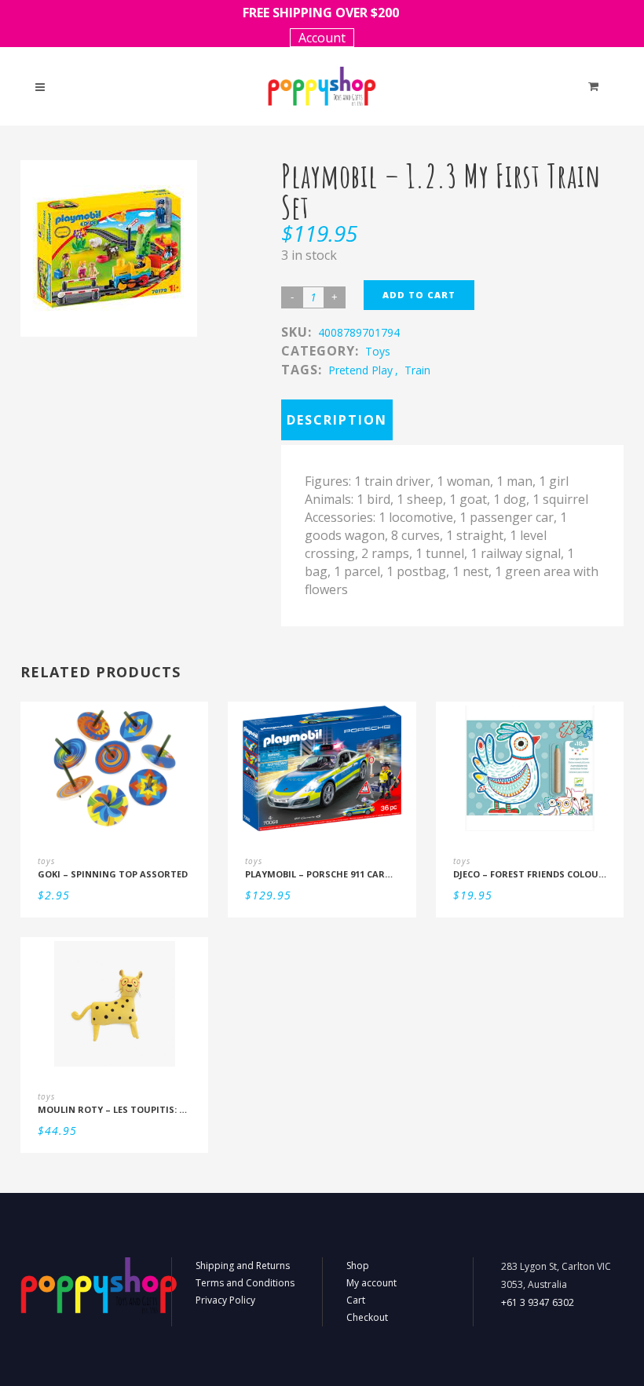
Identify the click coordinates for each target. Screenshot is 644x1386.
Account (322, 37)
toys (377, 351)
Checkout (367, 1317)
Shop (357, 1265)
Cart (355, 1300)
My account (371, 1282)
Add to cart (419, 295)
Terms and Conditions (245, 1282)
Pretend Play (360, 370)
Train (417, 370)
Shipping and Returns (243, 1265)
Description (337, 420)
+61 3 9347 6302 (537, 1302)
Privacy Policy (225, 1300)
